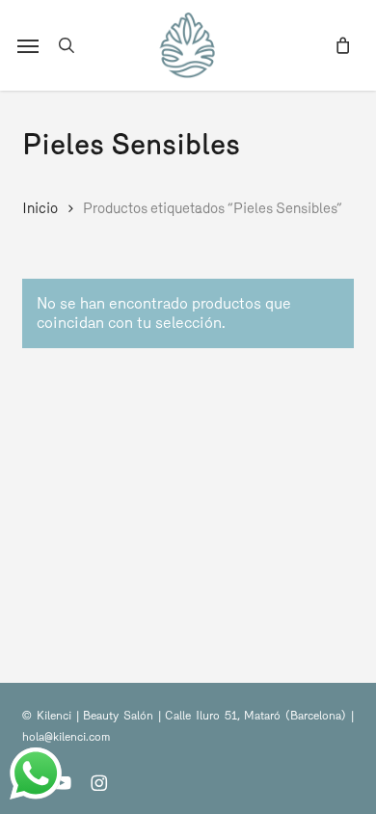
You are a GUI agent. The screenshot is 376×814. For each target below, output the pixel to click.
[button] (28, 45)
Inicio (40, 208)
